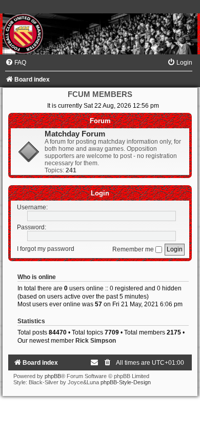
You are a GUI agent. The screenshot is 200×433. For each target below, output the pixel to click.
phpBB (53, 376)
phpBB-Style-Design (126, 382)
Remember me (133, 249)
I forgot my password (45, 249)
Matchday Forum (75, 134)
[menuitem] (15, 62)
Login (100, 193)
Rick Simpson (95, 340)
